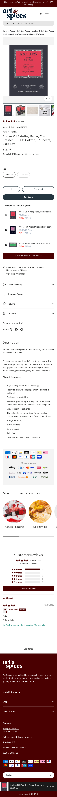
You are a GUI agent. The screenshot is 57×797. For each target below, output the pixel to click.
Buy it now (28, 197)
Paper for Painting (10, 132)
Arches (5, 127)
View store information (15, 274)
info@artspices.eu (11, 728)
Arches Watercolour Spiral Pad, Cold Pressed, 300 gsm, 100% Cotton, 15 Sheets (35, 243)
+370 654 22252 (10, 731)
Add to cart (38, 189)
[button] (47, 14)
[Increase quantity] (53, 786)
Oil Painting (40, 527)
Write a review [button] (28, 588)
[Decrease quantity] (47, 786)
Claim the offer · (29, 256)
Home (5, 31)
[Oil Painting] (40, 511)
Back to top (28, 649)
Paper (12, 31)
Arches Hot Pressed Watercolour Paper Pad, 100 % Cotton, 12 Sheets (35, 227)
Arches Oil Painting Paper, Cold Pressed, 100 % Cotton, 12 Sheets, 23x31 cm (35, 212)
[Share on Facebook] (16, 329)
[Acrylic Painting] (14, 511)
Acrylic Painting (14, 527)
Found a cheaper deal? (13, 323)
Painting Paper (23, 31)
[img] (9, 605)
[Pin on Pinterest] (21, 329)
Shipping (16, 154)
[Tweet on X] (11, 329)
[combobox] (28, 23)
